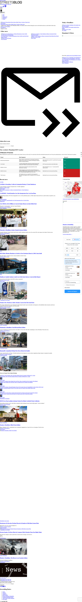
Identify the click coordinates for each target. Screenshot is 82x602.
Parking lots (2, 201)
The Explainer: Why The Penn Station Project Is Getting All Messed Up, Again (15, 376)
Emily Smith (2, 188)
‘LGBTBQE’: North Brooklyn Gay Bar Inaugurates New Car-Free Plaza (18, 193)
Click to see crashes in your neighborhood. (71, 199)
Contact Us (4, 593)
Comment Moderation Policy (7, 597)
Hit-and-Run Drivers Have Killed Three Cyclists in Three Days (13, 24)
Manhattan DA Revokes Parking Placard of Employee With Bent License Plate (19, 523)
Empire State (4, 16)
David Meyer (3, 27)
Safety (8, 300)
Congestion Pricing (3, 348)
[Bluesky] (3, 586)
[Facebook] (2, 586)
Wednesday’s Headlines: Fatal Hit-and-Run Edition (12, 327)
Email (12, 145)
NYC (3, 15)
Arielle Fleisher (3, 538)
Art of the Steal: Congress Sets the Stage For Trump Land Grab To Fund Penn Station (16, 393)
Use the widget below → (67, 234)
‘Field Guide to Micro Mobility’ (8, 598)
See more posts (3, 577)
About (3, 591)
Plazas (1, 190)
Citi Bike (1, 182)
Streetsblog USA (4, 300)
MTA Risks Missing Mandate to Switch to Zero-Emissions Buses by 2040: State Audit (21, 253)
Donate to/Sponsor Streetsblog (8, 596)
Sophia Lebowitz (3, 199)
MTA (1, 251)
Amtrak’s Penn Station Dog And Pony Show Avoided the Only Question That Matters (16, 382)
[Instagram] (5, 586)
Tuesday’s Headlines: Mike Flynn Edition (10, 425)
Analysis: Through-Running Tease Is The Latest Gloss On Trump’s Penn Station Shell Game (17, 388)
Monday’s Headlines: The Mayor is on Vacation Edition (13, 558)
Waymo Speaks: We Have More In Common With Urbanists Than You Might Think (21, 532)
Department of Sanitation (4, 398)
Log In (1, 6)
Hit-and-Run (3, 23)
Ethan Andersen (3, 308)
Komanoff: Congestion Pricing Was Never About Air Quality (15, 350)
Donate (3, 19)
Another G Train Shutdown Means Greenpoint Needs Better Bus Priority (45, 36)
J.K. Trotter (64, 30)
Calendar (4, 592)
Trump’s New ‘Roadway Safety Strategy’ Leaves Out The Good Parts (17, 302)
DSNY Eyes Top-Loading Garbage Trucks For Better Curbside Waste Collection (19, 401)
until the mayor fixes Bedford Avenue (73, 55)
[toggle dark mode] (1, 9)
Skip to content (3, 0)
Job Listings (4, 599)
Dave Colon (33, 38)
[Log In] (5, 6)
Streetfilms (4, 17)
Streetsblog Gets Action (4, 520)
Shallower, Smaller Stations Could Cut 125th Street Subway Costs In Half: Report (20, 277)
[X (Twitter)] (0, 586)
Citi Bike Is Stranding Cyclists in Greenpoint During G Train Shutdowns (18, 184)
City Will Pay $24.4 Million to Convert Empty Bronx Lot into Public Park (18, 203)
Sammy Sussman (3, 527)
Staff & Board (5, 595)
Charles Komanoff (3, 355)
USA (3, 14)
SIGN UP (2, 147)
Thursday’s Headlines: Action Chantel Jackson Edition (13, 230)
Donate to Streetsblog (68, 224)
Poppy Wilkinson (65, 62)
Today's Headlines (3, 227)
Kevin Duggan (4, 39)
